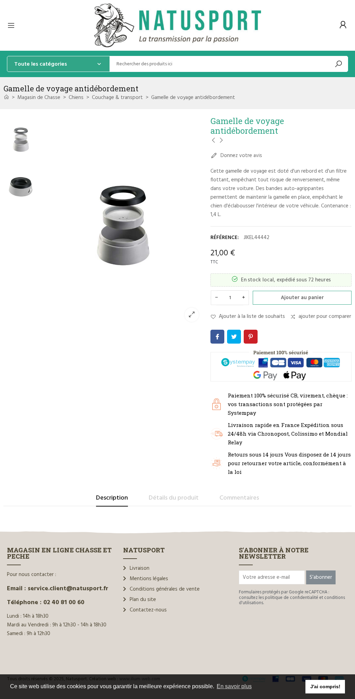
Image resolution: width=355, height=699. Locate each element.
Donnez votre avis (240, 155)
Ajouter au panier (302, 298)
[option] (123, 221)
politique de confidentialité (291, 597)
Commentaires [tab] (239, 498)
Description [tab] (112, 498)
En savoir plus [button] (234, 686)
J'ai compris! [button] (325, 686)
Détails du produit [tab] (174, 498)
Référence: (224, 237)
